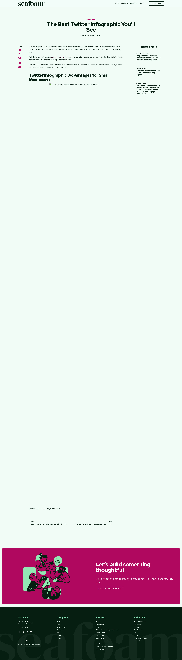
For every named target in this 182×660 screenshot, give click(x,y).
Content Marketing (101, 632)
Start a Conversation (109, 589)
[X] (19, 54)
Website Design (100, 624)
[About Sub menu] (145, 3)
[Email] (19, 67)
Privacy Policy (22, 637)
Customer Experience (102, 649)
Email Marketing (100, 635)
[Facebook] (19, 49)
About (142, 3)
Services (124, 3)
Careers (59, 635)
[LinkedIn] (19, 62)
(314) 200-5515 (23, 627)
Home (58, 621)
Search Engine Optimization (103, 641)
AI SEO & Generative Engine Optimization (107, 630)
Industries (133, 3)
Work (117, 3)
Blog (58, 632)
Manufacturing (138, 630)
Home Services (138, 624)
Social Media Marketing (102, 644)
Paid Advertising (100, 638)
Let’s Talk (156, 3)
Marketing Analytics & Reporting (104, 646)
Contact (59, 638)
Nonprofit (137, 635)
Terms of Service (23, 640)
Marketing (98, 627)
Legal (135, 632)
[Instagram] (23, 631)
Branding (98, 621)
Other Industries (138, 641)
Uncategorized (91, 20)
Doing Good (60, 630)
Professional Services (140, 638)
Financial (136, 627)
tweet (39, 509)
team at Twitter (58, 57)
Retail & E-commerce (140, 621)
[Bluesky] (19, 58)
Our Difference (61, 627)
